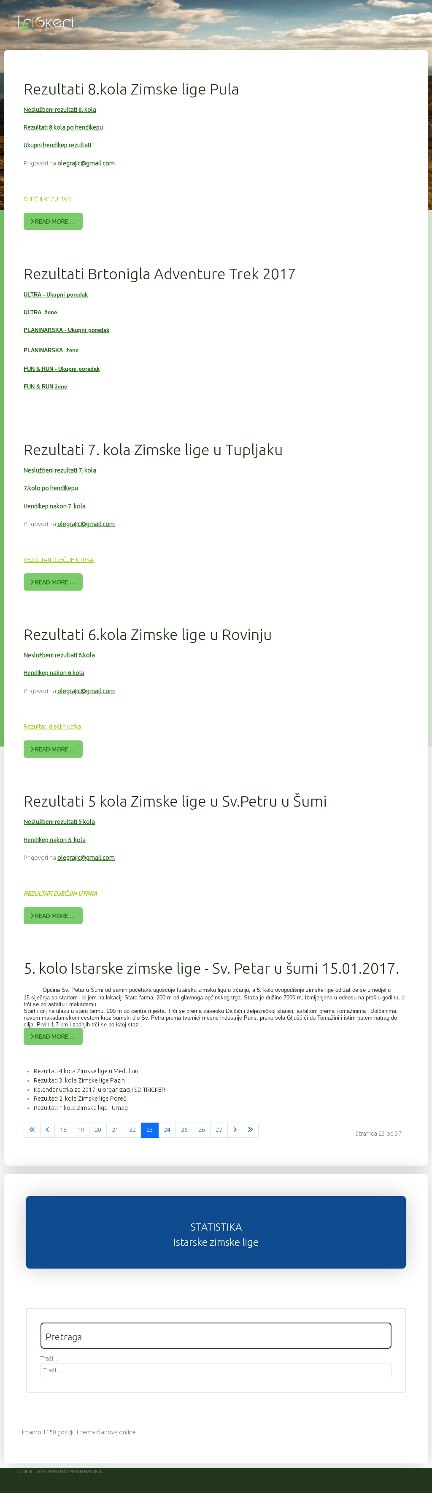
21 (115, 1129)
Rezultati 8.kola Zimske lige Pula (131, 88)
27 (219, 1129)
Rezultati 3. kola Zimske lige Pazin (79, 1080)
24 (167, 1129)
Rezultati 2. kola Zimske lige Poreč (80, 1098)
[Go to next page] (234, 1130)
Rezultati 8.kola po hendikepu (63, 127)
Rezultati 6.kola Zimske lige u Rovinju (148, 634)
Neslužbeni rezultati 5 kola (59, 821)
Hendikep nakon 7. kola (55, 506)
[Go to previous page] (47, 1130)
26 (201, 1129)
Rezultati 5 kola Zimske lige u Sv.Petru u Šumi (175, 801)
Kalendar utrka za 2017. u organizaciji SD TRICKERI (100, 1089)
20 (97, 1129)
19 (80, 1129)
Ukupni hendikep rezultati (57, 145)
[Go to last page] (250, 1130)
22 (132, 1129)
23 (149, 1129)
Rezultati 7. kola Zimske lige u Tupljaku (153, 449)
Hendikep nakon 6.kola (54, 673)
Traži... (48, 1358)
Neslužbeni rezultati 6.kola (59, 655)
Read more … (55, 221)
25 (184, 1129)
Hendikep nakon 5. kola (55, 840)
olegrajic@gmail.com (86, 163)
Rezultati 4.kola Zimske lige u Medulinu (86, 1071)
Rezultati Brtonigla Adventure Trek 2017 (160, 273)
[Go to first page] (32, 1130)
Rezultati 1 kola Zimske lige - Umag (81, 1107)
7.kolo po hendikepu (51, 488)
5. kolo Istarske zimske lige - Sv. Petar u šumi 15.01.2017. (211, 968)
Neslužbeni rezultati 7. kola (60, 470)
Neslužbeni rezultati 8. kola (60, 109)
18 (63, 1129)
